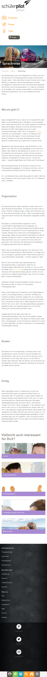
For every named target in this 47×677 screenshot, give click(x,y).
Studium (4, 578)
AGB (3, 609)
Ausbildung (5, 574)
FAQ (3, 596)
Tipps (10, 31)
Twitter (19, 644)
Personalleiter (6, 560)
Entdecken (12, 18)
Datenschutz (6, 600)
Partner (4, 613)
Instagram (19, 657)
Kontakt (4, 617)
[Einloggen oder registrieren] (10, 674)
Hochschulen (6, 565)
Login (14, 37)
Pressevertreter (7, 552)
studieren (38, 131)
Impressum (5, 604)
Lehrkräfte (5, 556)
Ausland (4, 587)
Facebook (19, 631)
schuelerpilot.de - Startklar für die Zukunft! (16, 5)
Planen (11, 25)
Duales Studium (7, 582)
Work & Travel (17, 269)
